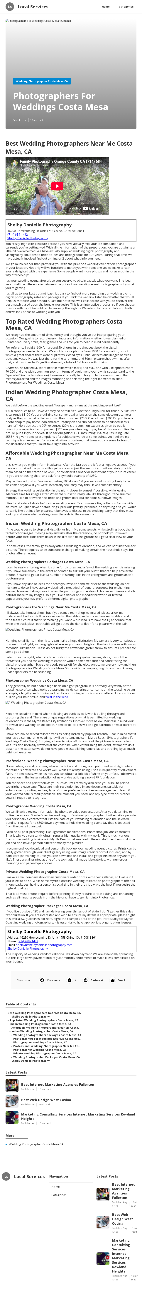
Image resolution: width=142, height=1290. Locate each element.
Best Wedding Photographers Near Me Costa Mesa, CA (44, 1013)
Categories (126, 6)
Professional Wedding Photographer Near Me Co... (46, 1046)
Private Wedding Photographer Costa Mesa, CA (44, 1053)
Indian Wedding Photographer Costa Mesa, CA (40, 1024)
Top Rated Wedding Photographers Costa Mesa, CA (44, 1020)
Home (106, 6)
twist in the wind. (57, 697)
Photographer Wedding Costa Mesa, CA (39, 1049)
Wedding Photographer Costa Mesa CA (42, 81)
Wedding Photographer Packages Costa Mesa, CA (46, 1057)
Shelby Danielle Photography (27, 238)
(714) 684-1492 (17, 234)
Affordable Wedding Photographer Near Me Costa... (45, 1027)
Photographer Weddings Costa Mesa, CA (40, 1042)
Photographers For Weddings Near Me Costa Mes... (47, 1038)
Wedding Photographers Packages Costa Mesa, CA (47, 1035)
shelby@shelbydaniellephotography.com (44, 945)
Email (121, 980)
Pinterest (97, 980)
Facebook (53, 980)
